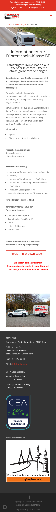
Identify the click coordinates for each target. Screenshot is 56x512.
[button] (5, 507)
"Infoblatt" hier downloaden (26, 253)
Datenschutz (34, 509)
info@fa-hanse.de (20, 364)
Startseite (10, 24)
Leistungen (21, 24)
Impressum (21, 509)
